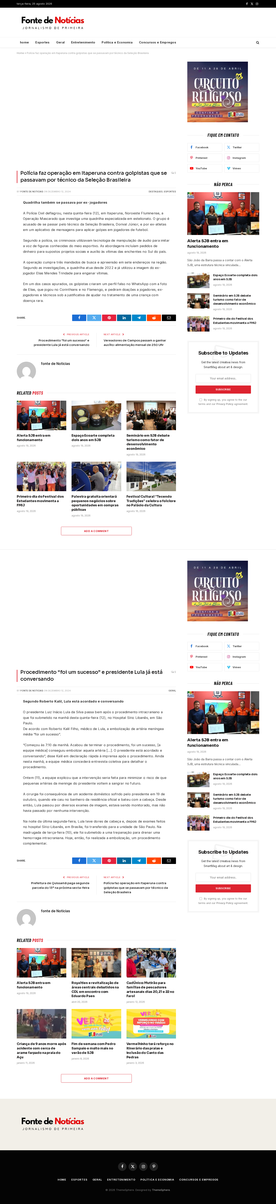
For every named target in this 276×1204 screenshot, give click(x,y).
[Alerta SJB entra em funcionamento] (41, 415)
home (24, 42)
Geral (60, 42)
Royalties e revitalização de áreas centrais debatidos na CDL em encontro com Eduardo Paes (95, 989)
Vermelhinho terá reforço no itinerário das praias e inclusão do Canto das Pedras (150, 1050)
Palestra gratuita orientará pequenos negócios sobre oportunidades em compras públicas (95, 503)
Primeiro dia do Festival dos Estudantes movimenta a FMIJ (40, 501)
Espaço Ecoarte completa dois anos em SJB (93, 437)
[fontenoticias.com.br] (53, 22)
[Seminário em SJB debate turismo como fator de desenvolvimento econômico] (151, 415)
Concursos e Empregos (157, 42)
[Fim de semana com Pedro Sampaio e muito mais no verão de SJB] (96, 1024)
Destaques (156, 191)
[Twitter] (6, 222)
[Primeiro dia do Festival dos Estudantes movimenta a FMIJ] (41, 476)
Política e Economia (117, 42)
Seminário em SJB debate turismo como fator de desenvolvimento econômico (148, 442)
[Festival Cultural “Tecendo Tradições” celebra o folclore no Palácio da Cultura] (151, 476)
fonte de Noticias (31, 191)
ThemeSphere (161, 1189)
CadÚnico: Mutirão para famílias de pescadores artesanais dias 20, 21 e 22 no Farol (150, 989)
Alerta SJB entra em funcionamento (34, 437)
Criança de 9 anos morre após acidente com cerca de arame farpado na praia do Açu (41, 1050)
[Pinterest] (6, 251)
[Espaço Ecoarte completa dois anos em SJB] (96, 415)
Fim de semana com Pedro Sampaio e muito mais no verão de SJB (93, 1048)
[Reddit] (6, 232)
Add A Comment (96, 531)
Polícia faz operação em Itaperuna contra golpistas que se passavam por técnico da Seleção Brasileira (136, 887)
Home (20, 53)
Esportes (42, 42)
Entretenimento (83, 42)
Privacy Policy (224, 404)
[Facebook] (6, 213)
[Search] (257, 42)
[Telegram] (6, 241)
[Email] (6, 260)
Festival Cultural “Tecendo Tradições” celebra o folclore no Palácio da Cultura (151, 501)
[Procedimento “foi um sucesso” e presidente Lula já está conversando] (96, 613)
